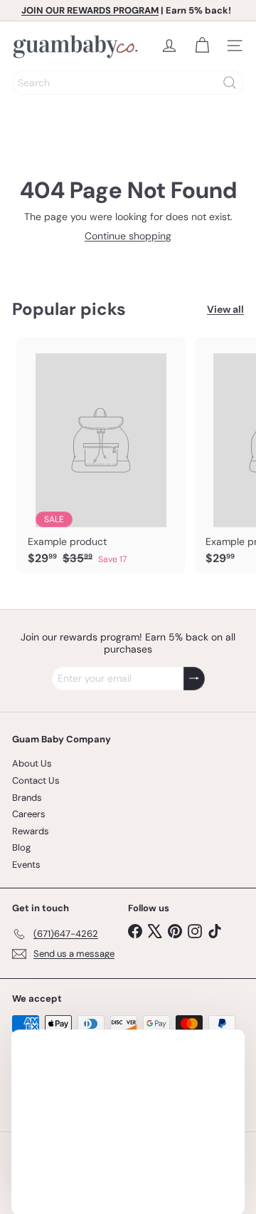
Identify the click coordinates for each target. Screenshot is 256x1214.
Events (26, 864)
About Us (32, 763)
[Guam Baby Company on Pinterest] (175, 930)
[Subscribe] (194, 678)
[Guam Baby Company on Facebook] (135, 930)
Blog (21, 847)
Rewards (30, 831)
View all (225, 310)
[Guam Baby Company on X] (155, 930)
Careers (29, 814)
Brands (27, 798)
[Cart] (202, 45)
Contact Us (36, 780)
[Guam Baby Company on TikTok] (215, 930)
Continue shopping (128, 235)
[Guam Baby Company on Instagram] (195, 930)
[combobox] (128, 83)
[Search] (229, 83)
